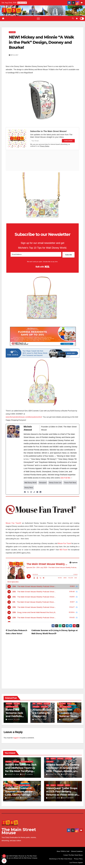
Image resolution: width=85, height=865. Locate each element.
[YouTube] (37, 492)
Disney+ (39, 703)
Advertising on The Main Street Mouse (60, 859)
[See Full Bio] (71, 477)
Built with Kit (42, 267)
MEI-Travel (63, 550)
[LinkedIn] (40, 492)
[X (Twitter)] (28, 492)
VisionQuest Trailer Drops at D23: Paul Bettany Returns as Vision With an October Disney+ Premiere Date (62, 795)
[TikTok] (34, 492)
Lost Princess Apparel (76, 862)
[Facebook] (25, 492)
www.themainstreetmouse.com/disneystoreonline (24, 417)
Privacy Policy (78, 859)
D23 (34, 703)
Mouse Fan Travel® (13, 523)
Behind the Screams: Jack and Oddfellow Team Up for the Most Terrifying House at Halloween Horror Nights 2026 (21, 771)
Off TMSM (16, 703)
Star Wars (36, 706)
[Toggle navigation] (38, 18)
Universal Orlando (12, 706)
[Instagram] (31, 492)
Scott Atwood (27, 774)
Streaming (44, 706)
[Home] (3, 18)
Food (68, 703)
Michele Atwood (28, 798)
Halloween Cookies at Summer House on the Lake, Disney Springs (68, 716)
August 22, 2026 (14, 719)
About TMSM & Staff (63, 851)
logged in (16, 738)
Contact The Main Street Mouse (73, 855)
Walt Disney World (65, 706)
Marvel (67, 785)
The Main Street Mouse (19, 831)
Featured (12, 32)
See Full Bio (65, 478)
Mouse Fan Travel (64, 543)
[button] (73, 18)
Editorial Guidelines (77, 851)
